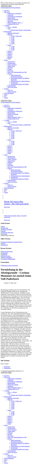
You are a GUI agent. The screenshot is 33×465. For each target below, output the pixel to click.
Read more (7, 207)
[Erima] (3, 243)
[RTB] (3, 226)
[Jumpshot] (4, 234)
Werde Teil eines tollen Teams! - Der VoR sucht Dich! (16, 202)
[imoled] (3, 231)
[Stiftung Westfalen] (6, 229)
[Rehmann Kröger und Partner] (9, 265)
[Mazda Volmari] (5, 256)
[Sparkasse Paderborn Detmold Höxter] (11, 242)
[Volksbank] (4, 253)
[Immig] (6, 257)
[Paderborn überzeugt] (7, 232)
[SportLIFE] (4, 245)
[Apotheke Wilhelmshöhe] (8, 259)
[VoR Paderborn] (10, 7)
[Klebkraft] (4, 254)
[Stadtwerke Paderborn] (4, 228)
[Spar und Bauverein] (7, 251)
